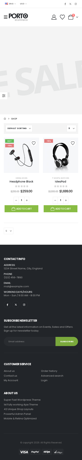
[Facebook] (65, 3)
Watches (65, 178)
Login (44, 380)
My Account (11, 380)
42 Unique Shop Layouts (18, 409)
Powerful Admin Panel (17, 414)
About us (9, 371)
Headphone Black (21, 181)
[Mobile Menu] (5, 17)
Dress (18, 178)
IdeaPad (60, 181)
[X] (70, 3)
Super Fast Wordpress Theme (22, 400)
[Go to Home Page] (5, 119)
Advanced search (52, 376)
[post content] (21, 155)
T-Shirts (56, 178)
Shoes (24, 178)
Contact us (10, 376)
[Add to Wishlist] (33, 143)
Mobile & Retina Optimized (20, 418)
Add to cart (24, 209)
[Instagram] (75, 3)
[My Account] (54, 17)
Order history (49, 371)
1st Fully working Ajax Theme (21, 404)
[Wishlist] (62, 17)
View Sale (41, 69)
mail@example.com (16, 286)
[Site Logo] (18, 17)
